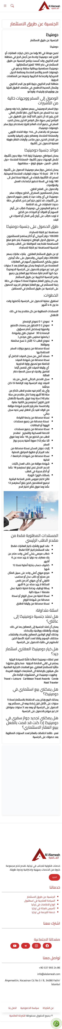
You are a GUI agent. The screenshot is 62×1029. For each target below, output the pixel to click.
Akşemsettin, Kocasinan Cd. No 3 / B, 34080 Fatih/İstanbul (32, 982)
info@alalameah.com (48, 974)
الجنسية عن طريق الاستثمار (41, 896)
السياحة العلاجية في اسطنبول (39, 900)
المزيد (54, 877)
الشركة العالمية (17, 1015)
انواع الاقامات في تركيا (43, 904)
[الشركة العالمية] (49, 5)
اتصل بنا (12, 1007)
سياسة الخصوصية (29, 1007)
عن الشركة (48, 1007)
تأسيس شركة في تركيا (43, 908)
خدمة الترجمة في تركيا (43, 912)
